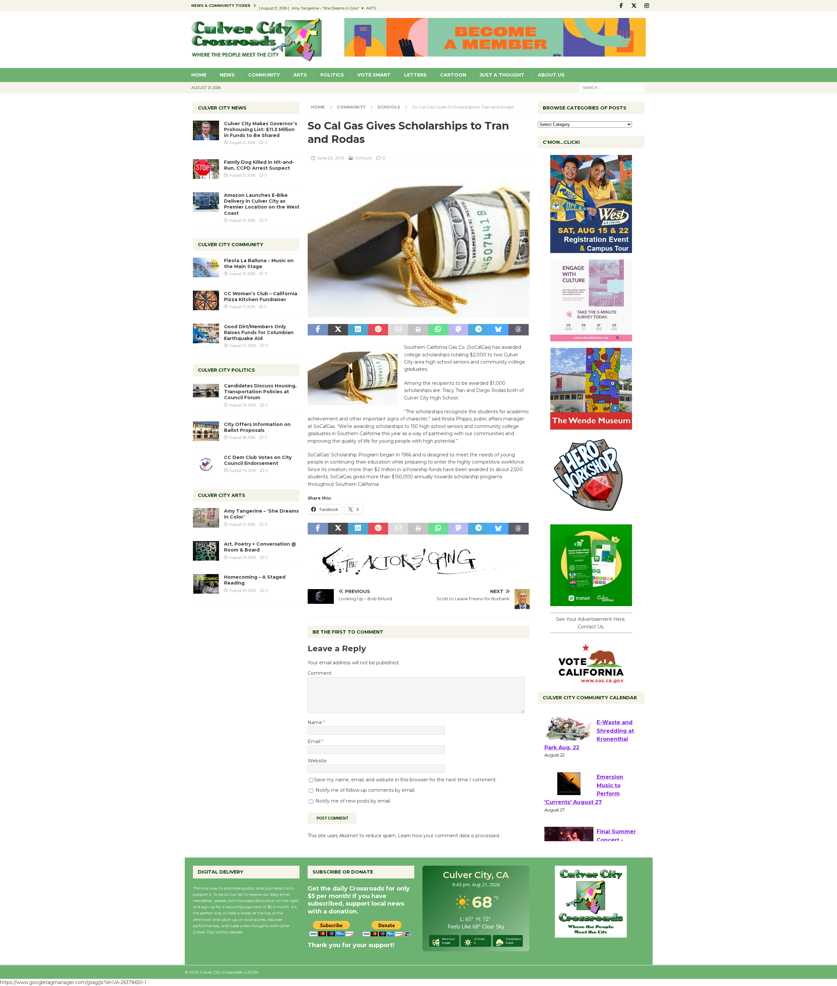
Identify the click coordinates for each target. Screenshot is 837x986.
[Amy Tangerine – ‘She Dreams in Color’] (206, 518)
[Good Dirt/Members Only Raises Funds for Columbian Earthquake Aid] (206, 333)
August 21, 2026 (242, 142)
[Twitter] (634, 5)
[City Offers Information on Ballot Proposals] (206, 431)
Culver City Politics (226, 370)
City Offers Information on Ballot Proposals (257, 427)
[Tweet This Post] (338, 330)
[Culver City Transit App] (591, 602)
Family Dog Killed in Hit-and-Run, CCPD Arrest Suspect (259, 165)
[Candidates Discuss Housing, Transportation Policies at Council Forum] (206, 392)
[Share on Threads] (518, 330)
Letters (415, 75)
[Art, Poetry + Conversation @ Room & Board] (206, 551)
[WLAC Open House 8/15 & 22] (591, 249)
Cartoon (453, 75)
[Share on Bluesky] (498, 330)
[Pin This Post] (378, 330)
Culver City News (222, 108)
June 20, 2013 (330, 158)
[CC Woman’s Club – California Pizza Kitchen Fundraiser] (206, 300)
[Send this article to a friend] (398, 330)
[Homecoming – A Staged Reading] (206, 584)
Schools (363, 158)
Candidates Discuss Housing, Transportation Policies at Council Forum (260, 391)
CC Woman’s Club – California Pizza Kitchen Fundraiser (260, 296)
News (227, 75)
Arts (300, 75)
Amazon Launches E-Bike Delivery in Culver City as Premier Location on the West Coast (261, 204)
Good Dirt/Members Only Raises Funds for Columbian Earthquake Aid (259, 332)
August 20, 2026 (242, 405)
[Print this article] (418, 330)
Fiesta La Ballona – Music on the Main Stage (259, 263)
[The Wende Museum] (591, 426)
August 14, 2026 (242, 345)
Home (198, 75)
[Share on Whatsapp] (438, 330)
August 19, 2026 (242, 220)
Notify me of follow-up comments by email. (365, 790)
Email (315, 741)
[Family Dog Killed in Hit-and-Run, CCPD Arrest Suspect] (206, 169)
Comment (320, 673)
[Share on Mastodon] (458, 330)
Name (315, 722)
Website (317, 761)
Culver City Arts (221, 495)
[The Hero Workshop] (591, 514)
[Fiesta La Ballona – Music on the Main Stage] (206, 267)
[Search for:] (611, 87)
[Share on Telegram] (478, 330)
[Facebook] (621, 5)
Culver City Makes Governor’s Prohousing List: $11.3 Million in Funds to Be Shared (260, 129)
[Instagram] (647, 5)
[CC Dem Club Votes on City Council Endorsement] (206, 464)
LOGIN (251, 972)
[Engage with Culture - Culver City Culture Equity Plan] (591, 338)
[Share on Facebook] (318, 330)
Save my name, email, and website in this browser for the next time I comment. (405, 780)
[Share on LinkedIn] (358, 330)
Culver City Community (230, 244)
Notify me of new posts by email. (353, 801)
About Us (551, 75)
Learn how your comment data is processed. (449, 836)
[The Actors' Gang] (418, 572)
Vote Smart (374, 75)
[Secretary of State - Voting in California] (591, 680)
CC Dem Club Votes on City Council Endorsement (258, 460)
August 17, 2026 (242, 306)
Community (264, 75)
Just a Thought (502, 75)
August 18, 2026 (242, 437)
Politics (332, 75)
